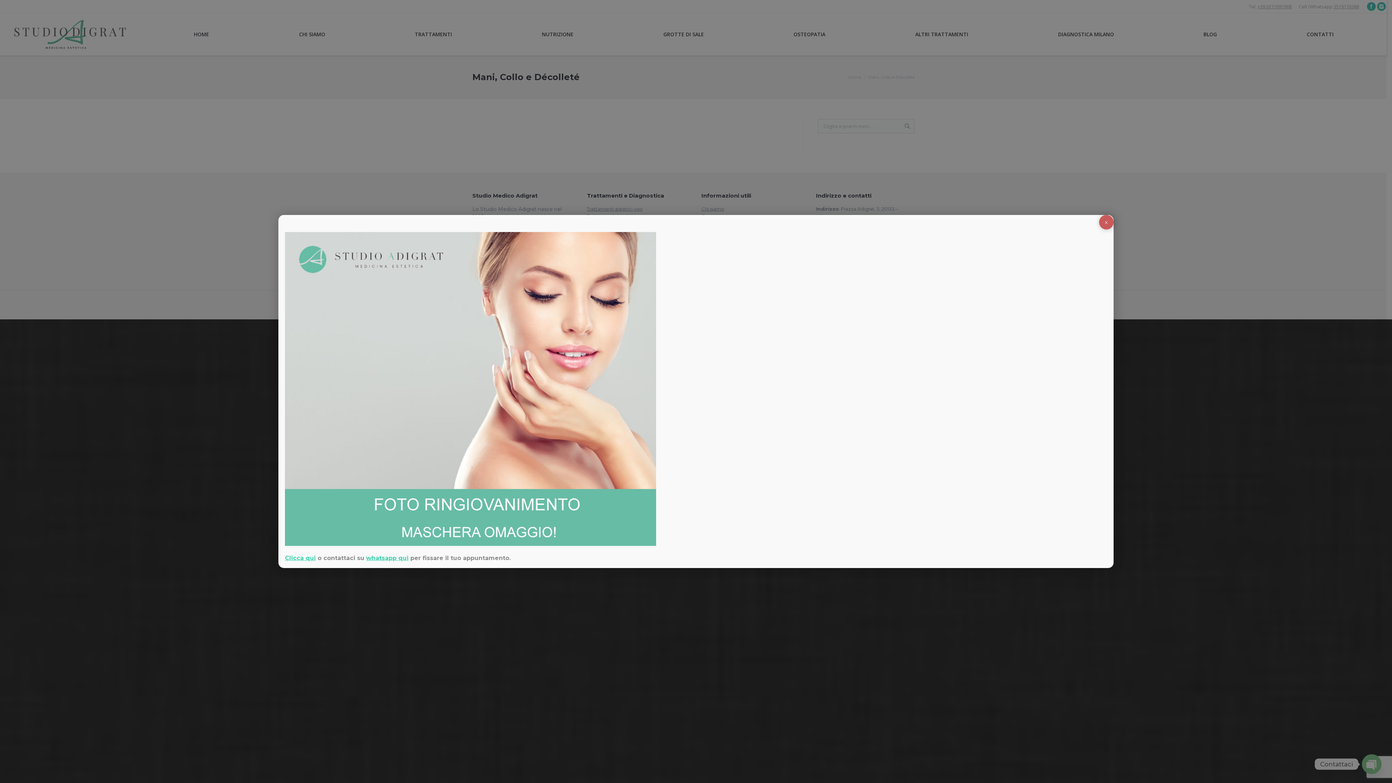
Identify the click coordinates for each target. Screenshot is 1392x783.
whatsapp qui (387, 558)
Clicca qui (300, 558)
